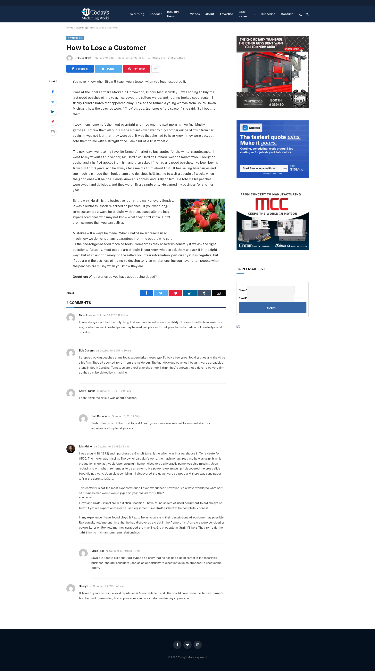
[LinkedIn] (53, 111)
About (209, 14)
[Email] (53, 131)
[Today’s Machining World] (95, 14)
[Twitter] (53, 102)
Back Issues (242, 14)
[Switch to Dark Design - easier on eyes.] (300, 14)
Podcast (156, 14)
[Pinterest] (53, 121)
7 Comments (158, 58)
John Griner (86, 446)
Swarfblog (136, 14)
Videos (195, 14)
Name (243, 290)
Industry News (173, 14)
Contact (287, 14)
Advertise (226, 14)
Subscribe (268, 14)
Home (69, 27)
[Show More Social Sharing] (155, 69)
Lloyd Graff (84, 58)
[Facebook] (53, 92)
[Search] (307, 14)
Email (243, 298)
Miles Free (85, 315)
